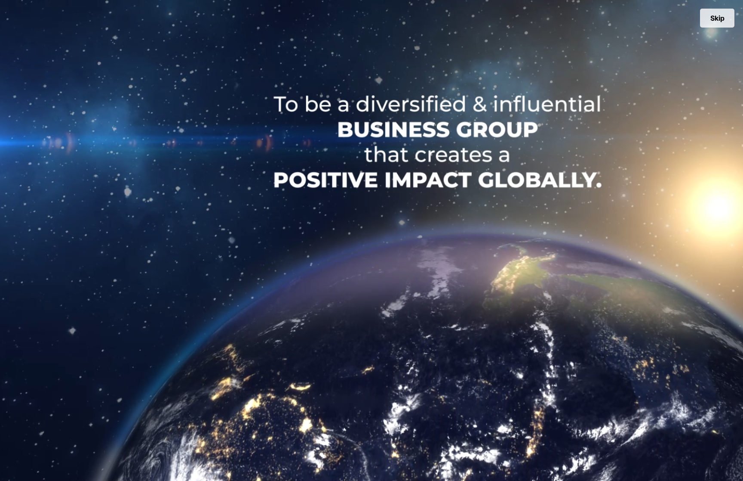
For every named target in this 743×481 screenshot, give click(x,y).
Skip (717, 18)
